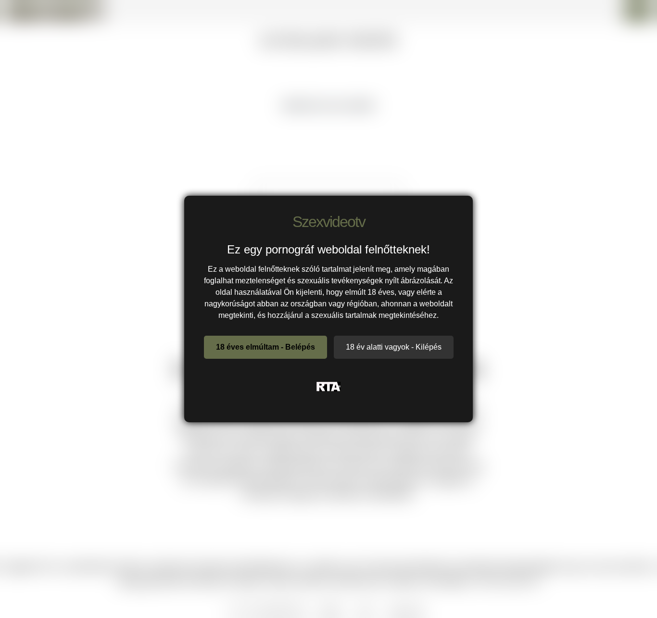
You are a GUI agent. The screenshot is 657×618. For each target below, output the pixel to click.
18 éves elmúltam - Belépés (265, 347)
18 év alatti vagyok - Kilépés (394, 347)
